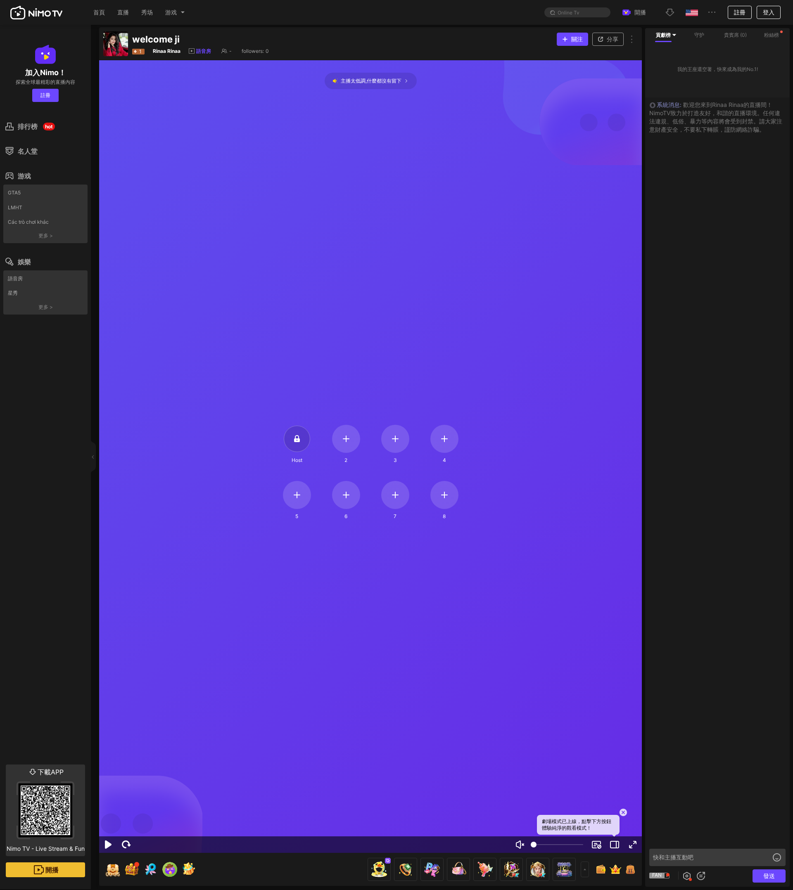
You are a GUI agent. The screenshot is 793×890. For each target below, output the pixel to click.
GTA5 (14, 192)
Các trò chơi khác (28, 222)
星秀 (13, 293)
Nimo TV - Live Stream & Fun (46, 810)
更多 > (45, 235)
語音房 (15, 278)
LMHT (15, 207)
